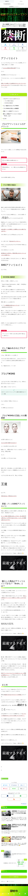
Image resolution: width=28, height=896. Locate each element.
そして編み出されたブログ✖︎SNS (11, 105)
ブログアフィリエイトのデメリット (11, 98)
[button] (25, 420)
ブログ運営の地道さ (9, 101)
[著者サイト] (7, 795)
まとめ (4, 118)
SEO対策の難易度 (8, 103)
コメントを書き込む (14, 876)
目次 (13, 94)
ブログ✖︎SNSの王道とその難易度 (11, 108)
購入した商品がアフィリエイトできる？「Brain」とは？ (12, 114)
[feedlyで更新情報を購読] (20, 795)
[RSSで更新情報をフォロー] (14, 799)
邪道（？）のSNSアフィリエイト (11, 111)
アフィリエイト (5, 778)
